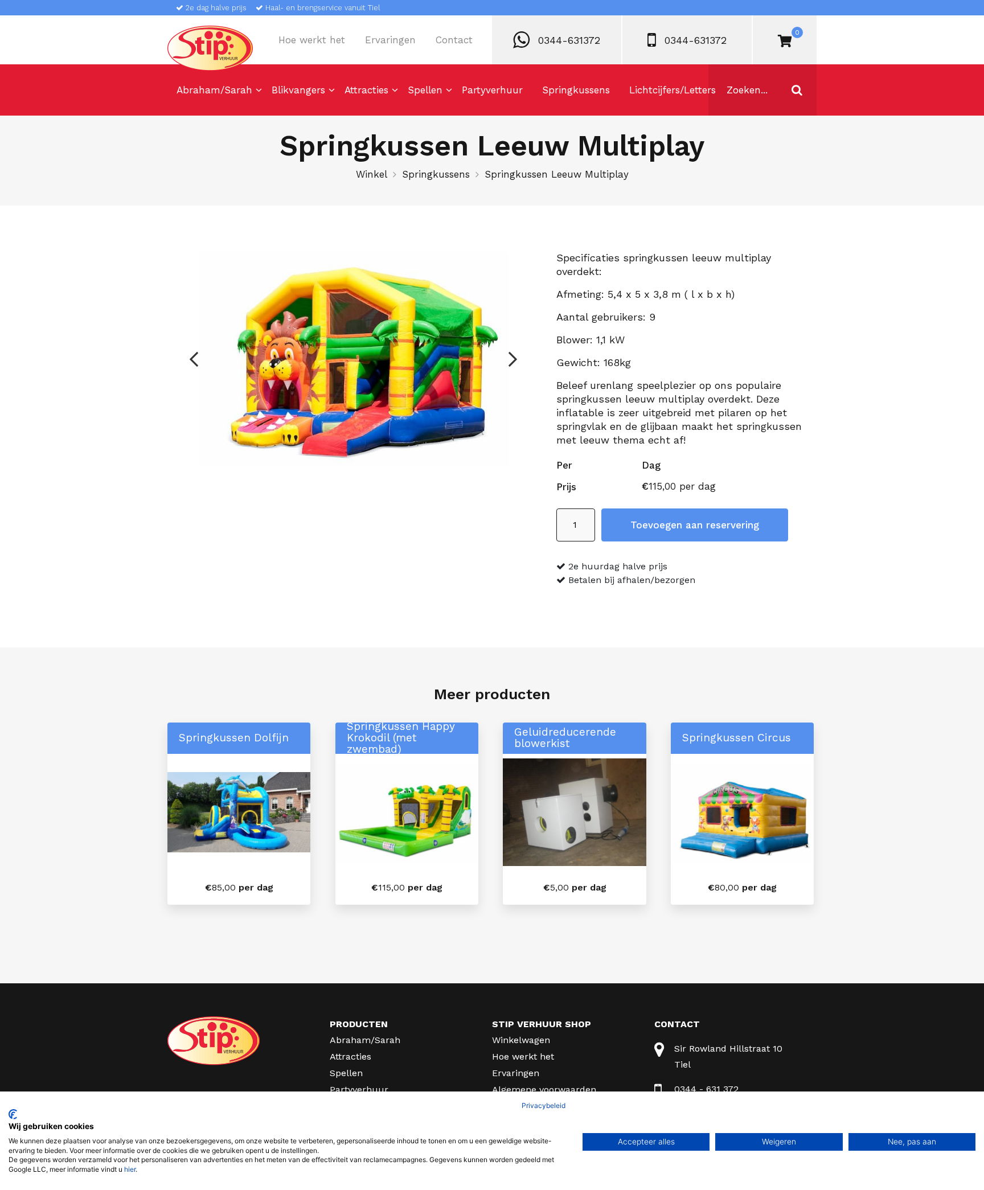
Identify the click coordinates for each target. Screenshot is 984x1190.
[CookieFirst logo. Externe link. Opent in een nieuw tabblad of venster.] (13, 1114)
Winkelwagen (521, 1040)
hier (130, 1169)
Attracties (366, 90)
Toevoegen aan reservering (694, 525)
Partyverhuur (492, 90)
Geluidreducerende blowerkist (565, 738)
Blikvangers (298, 90)
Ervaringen (390, 40)
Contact (454, 40)
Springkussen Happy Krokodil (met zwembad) (401, 738)
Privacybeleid (543, 1105)
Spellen (425, 90)
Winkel (371, 174)
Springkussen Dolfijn (234, 738)
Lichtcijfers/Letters (672, 90)
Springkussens (576, 90)
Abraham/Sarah (214, 90)
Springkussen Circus (736, 738)
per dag (239, 887)
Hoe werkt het (311, 40)
